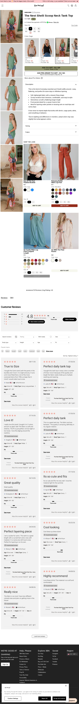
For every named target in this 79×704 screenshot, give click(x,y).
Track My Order (23, 675)
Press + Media (42, 667)
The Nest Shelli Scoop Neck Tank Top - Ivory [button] (64, 399)
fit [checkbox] (2, 351)
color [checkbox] (25, 351)
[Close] (66, 686)
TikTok (54, 656)
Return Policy (23, 656)
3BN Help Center (24, 653)
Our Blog (40, 656)
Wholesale (41, 669)
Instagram (55, 653)
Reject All (44, 698)
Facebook (55, 659)
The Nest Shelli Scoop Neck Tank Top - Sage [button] (24, 463)
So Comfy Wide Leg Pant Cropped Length (31, 251)
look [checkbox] (38, 351)
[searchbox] (7, 336)
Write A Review (69, 319)
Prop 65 (21, 672)
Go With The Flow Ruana (57, 250)
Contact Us (22, 664)
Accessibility (23, 677)
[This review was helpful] (30, 405)
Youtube (54, 661)
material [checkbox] (31, 351)
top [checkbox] (43, 351)
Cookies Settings (13, 698)
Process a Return (24, 659)
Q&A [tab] (11, 298)
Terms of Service (24, 669)
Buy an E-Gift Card (43, 661)
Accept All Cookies (59, 698)
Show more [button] (49, 351)
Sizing (27, 126)
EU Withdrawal (23, 661)
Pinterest (54, 664)
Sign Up (5, 664)
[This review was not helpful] (33, 405)
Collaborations (42, 672)
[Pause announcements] (77, 1)
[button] (1, 6)
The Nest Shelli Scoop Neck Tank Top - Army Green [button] (24, 572)
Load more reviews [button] (39, 636)
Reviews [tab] (4, 298)
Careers (40, 675)
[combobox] (27, 336)
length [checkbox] (14, 351)
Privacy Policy (23, 667)
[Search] (68, 5)
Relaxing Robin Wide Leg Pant (57, 181)
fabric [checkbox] (7, 351)
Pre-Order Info (42, 664)
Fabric (27, 132)
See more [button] (7, 401)
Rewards (40, 659)
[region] (35, 693)
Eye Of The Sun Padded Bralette (29, 181)
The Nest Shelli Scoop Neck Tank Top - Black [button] (64, 457)
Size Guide (74, 25)
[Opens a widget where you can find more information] (70, 700)
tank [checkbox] (19, 351)
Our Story (40, 653)
